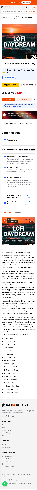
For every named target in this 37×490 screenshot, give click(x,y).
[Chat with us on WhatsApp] (5, 483)
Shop (9, 17)
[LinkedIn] (13, 416)
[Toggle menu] (26, 7)
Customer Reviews (7, 430)
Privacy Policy (8, 464)
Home (3, 17)
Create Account (6, 447)
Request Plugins (7, 433)
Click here (17, 106)
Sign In (4, 444)
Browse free (26, 2)
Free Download (9, 77)
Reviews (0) (19, 212)
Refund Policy (8, 461)
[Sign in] (34, 7)
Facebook (13, 123)
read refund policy (26, 203)
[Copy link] (35, 123)
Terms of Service (9, 466)
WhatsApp (29, 123)
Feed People (8, 456)
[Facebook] (2, 416)
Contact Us (7, 459)
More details (29, 196)
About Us (4, 435)
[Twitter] (6, 416)
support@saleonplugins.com (12, 480)
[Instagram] (9, 416)
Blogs (3, 425)
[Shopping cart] (30, 7)
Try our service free (12, 2)
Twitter (21, 123)
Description (7, 212)
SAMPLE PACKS (16, 17)
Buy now (24, 99)
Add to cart (10, 99)
